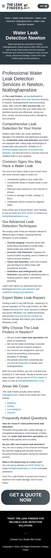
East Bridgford (14, 409)
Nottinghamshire (10, 395)
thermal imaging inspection (15, 150)
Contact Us (16, 539)
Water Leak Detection (23, 18)
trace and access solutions (27, 316)
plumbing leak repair (19, 309)
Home (7, 18)
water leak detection (30, 99)
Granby (10, 406)
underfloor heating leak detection (17, 292)
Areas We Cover (32, 539)
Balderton (11, 403)
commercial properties (17, 363)
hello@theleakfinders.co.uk (15, 216)
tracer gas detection (25, 289)
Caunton (11, 412)
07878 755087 (27, 213)
